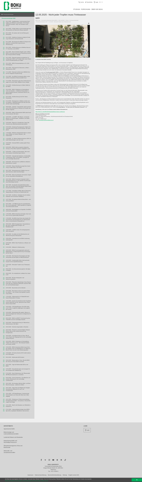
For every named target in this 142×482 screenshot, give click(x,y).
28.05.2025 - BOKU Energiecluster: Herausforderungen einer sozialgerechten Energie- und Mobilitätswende (18, 225)
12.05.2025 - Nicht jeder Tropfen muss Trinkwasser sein (18, 265)
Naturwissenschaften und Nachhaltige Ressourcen (10, 441)
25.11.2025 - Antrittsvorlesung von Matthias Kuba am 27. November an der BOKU (18, 48)
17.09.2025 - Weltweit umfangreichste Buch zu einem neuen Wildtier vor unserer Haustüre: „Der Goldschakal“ (18, 134)
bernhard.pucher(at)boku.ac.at (46, 120)
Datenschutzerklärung (40, 475)
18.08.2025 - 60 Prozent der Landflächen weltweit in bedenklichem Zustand (18, 162)
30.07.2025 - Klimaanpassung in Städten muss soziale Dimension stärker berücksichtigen (17, 171)
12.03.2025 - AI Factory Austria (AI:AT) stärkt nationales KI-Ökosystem (18, 353)
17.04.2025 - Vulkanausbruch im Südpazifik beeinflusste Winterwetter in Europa (17, 297)
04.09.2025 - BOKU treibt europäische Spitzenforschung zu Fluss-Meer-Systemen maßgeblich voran (18, 148)
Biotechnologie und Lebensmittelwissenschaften (11, 433)
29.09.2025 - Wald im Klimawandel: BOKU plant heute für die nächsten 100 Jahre (18, 113)
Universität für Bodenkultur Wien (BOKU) (49, 20)
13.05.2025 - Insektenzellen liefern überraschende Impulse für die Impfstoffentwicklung (17, 261)
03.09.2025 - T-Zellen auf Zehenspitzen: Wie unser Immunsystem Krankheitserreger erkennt (18, 152)
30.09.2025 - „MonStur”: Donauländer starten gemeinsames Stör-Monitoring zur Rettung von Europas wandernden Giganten (18, 108)
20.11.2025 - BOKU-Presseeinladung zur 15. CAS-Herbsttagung (17, 64)
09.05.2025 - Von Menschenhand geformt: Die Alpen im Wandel (18, 269)
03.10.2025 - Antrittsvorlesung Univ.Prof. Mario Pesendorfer (17, 97)
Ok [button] (136, 479)
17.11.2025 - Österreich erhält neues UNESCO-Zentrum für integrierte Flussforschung (18, 72)
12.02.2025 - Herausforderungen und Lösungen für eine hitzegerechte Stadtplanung (18, 369)
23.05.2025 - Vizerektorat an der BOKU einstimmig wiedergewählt (18, 239)
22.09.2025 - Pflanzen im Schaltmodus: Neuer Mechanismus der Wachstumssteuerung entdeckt (18, 123)
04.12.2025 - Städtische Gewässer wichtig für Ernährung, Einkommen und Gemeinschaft (18, 38)
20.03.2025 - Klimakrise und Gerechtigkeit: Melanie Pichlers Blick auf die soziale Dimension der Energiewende (18, 331)
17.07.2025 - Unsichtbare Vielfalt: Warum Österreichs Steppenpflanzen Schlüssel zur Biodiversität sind (18, 191)
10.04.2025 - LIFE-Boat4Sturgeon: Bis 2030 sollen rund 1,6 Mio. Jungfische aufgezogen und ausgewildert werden (18, 308)
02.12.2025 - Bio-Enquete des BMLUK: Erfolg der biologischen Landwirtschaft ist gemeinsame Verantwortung (18, 43)
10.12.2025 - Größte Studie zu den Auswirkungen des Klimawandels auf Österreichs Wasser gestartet (18, 29)
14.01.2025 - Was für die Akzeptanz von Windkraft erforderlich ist (18, 405)
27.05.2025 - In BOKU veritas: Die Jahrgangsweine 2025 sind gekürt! (18, 230)
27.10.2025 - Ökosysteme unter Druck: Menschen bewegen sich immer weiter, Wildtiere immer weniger (18, 81)
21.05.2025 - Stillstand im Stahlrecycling (15, 247)
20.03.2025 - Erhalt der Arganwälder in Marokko (17, 326)
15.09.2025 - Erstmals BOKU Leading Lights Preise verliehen (18, 143)
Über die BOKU (62, 20)
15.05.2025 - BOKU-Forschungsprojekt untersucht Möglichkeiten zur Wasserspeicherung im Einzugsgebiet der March (18, 252)
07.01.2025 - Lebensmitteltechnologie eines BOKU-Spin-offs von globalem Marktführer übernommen (18, 410)
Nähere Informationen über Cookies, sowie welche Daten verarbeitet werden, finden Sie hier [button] (26, 480)
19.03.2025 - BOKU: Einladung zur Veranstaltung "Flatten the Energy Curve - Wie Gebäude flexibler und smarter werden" (17, 343)
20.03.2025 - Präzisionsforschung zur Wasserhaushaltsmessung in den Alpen (18, 323)
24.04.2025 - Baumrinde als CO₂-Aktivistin (15, 287)
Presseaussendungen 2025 (8, 18)
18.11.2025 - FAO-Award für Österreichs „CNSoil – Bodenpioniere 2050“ (17, 68)
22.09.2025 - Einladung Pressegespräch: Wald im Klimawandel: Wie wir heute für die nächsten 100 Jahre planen (18, 128)
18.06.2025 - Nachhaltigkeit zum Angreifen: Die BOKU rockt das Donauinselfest (18, 210)
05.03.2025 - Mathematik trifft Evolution (15, 357)
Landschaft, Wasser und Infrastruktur (13, 437)
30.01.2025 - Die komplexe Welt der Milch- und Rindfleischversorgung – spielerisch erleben (18, 384)
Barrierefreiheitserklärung (54, 475)
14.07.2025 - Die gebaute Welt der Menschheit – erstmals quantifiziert (18, 200)
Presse (67, 20)
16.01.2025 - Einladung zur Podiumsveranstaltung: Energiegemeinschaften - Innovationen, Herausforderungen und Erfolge (18, 401)
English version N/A (73, 475)
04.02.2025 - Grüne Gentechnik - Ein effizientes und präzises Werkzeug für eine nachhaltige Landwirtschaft (18, 379)
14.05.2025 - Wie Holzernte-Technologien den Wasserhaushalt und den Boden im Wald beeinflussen (18, 256)
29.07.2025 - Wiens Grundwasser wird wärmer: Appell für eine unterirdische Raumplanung (18, 175)
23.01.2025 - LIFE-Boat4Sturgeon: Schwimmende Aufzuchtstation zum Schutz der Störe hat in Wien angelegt (17, 395)
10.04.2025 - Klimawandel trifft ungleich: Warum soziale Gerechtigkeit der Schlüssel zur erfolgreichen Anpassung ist (18, 314)
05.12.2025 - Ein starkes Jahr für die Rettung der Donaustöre (17, 33)
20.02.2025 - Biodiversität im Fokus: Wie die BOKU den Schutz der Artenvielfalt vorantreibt (18, 361)
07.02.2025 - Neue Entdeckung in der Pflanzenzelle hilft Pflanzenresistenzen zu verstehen (18, 374)
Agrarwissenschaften (9, 428)
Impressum (30, 475)
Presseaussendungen (8, 14)
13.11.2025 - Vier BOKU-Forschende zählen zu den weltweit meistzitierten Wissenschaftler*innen (18, 77)
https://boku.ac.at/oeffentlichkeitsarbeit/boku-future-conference (50, 111)
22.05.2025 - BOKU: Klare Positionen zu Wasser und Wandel (18, 243)
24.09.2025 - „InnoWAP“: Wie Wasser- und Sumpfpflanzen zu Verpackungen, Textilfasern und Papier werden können (18, 118)
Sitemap (65, 475)
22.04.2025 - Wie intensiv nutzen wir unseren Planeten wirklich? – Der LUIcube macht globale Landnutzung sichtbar (18, 292)
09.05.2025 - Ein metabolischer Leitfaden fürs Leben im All (18, 274)
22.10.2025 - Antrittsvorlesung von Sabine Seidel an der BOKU (18, 86)
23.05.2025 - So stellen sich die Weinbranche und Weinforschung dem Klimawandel (17, 235)
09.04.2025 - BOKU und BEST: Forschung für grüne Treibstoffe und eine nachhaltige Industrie (18, 319)
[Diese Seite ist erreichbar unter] (89, 23)
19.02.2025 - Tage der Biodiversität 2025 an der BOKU (17, 365)
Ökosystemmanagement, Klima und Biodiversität (13, 446)
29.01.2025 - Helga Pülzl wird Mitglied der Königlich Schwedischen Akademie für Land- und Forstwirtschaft (18, 389)
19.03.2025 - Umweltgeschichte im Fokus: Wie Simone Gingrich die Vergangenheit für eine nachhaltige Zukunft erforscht (18, 337)
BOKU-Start (38, 20)
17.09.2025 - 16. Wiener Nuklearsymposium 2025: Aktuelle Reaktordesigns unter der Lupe (18, 139)
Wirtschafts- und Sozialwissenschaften (9, 451)
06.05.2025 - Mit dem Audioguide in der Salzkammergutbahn (15, 278)
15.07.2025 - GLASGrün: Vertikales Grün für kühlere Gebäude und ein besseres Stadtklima (18, 195)
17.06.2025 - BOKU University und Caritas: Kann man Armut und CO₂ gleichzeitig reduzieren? (18, 214)
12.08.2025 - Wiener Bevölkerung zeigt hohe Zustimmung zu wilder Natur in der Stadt (18, 166)
